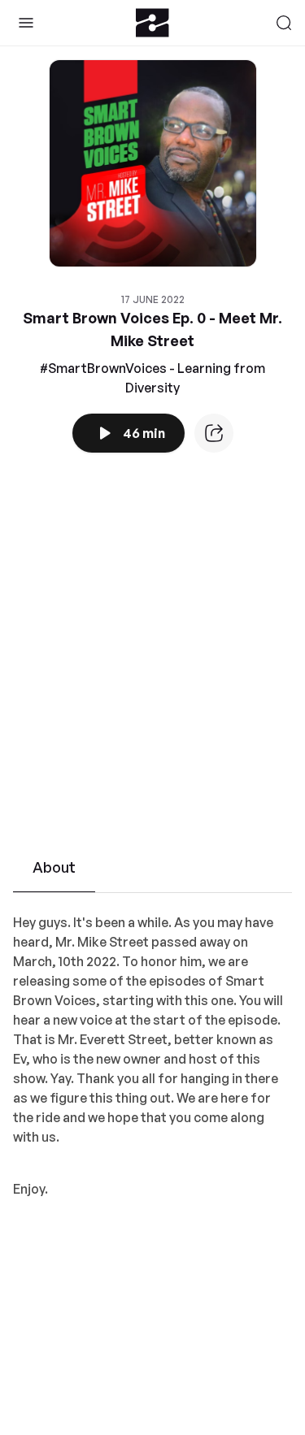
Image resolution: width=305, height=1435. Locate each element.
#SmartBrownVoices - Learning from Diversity (152, 378)
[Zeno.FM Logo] (152, 22)
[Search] (283, 22)
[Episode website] (213, 433)
